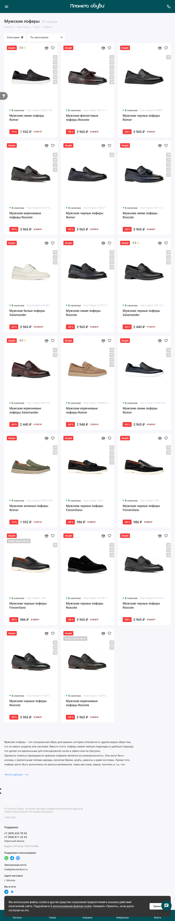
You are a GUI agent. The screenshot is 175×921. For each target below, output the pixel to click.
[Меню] (6, 6)
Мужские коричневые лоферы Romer (82, 410)
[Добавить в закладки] (52, 48)
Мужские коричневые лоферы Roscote (25, 215)
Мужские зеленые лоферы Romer (28, 508)
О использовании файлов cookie (71, 906)
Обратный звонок (14, 841)
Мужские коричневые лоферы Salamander (25, 410)
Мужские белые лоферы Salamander (27, 313)
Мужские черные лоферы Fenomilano (84, 508)
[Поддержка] (168, 6)
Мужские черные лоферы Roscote (84, 605)
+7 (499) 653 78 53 (15, 833)
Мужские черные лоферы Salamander (141, 313)
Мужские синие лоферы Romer (26, 117)
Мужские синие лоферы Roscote (140, 215)
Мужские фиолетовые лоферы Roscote (82, 117)
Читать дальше (13, 774)
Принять (158, 906)
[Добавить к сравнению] (46, 48)
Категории (13, 37)
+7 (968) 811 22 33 (15, 837)
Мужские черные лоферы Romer (141, 117)
